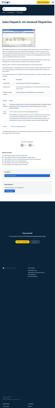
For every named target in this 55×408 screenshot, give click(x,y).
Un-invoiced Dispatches (10, 175)
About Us (30, 406)
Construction (6, 406)
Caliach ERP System (32, 270)
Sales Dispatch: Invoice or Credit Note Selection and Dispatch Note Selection (22, 159)
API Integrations (32, 274)
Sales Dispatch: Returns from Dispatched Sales (15, 161)
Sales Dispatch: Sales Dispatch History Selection (15, 164)
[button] (23, 145)
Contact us (35, 241)
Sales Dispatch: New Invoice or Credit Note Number (16, 162)
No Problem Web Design (16, 399)
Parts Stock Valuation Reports (21, 106)
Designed (4, 399)
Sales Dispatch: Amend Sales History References (15, 155)
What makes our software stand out (36, 272)
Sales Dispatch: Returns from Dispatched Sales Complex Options (19, 157)
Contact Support (10, 191)
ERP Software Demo (33, 276)
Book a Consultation (43, 2)
